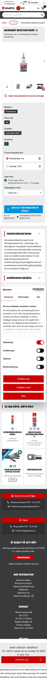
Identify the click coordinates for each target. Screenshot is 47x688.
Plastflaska (11, 111)
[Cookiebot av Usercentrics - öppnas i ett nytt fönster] (33, 289)
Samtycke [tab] (8, 297)
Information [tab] (23, 297)
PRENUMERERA (23, 557)
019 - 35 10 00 (26, 628)
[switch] (40, 350)
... (12, 22)
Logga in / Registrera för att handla (25, 209)
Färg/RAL (8, 129)
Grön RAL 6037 (13, 133)
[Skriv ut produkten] (37, 30)
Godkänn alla (23, 379)
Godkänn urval (23, 387)
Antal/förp (8, 139)
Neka (23, 396)
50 (7, 122)
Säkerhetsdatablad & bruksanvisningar (26, 95)
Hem (4, 22)
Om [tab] (38, 297)
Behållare (8, 107)
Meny (23, 8)
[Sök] (42, 15)
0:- (41, 7)
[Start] (8, 8)
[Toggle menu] (44, 2)
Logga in (25, 3)
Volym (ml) (8, 118)
